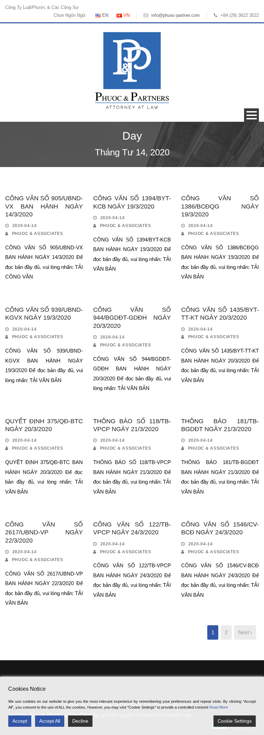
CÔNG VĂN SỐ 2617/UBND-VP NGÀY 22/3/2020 (44, 532)
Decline (80, 721)
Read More (218, 707)
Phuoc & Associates (37, 233)
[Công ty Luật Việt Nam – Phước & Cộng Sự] (132, 70)
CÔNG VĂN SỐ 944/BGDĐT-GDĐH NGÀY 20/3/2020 (132, 317)
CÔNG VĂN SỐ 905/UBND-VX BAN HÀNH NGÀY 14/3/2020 (44, 206)
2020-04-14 (24, 225)
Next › (245, 632)
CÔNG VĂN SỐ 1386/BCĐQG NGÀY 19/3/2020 (220, 206)
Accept (19, 721)
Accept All (49, 721)
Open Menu (251, 115)
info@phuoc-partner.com (175, 15)
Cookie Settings (235, 721)
